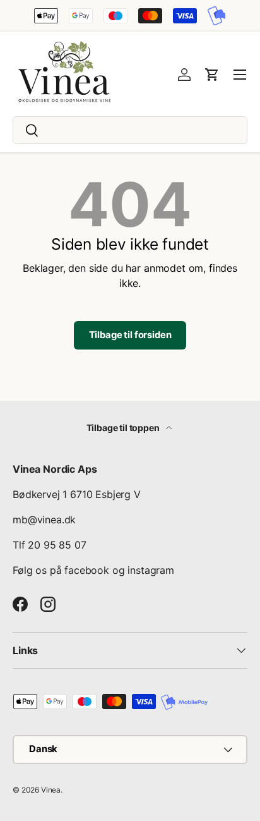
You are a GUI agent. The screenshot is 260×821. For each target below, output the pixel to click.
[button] (212, 74)
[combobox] (130, 130)
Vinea (51, 789)
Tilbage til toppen (124, 427)
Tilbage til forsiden (130, 335)
